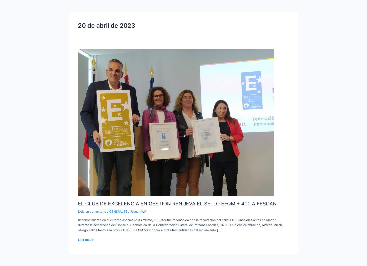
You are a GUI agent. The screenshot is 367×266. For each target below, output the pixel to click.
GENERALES (118, 211)
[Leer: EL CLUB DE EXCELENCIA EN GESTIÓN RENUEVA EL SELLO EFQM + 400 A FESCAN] (176, 122)
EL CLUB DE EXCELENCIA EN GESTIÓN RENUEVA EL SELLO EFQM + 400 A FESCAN (177, 204)
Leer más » (86, 239)
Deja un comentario (92, 211)
